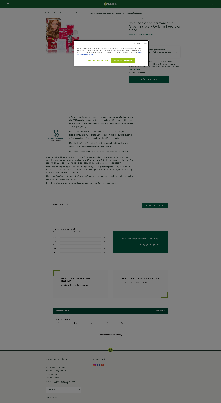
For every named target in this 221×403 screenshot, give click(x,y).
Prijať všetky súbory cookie (123, 60)
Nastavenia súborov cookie (98, 60)
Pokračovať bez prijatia (139, 43)
